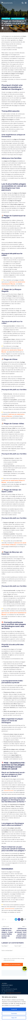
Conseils (6, 18)
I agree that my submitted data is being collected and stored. (14, 959)
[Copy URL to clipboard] (25, 919)
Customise (14, 1013)
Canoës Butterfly (9, 790)
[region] (14, 1007)
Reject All (14, 1017)
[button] (24, 968)
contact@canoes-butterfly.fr (13, 993)
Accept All (14, 1009)
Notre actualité (17, 18)
